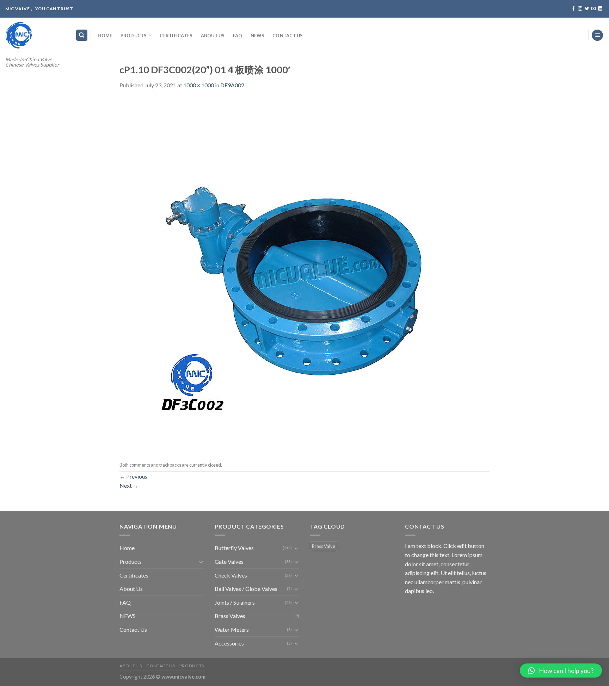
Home (105, 35)
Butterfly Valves (234, 547)
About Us (213, 35)
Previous (133, 476)
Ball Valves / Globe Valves (246, 588)
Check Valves (231, 575)
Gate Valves (229, 561)
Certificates (176, 35)
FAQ (237, 35)
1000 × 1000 (198, 85)
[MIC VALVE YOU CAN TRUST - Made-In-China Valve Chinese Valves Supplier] (35, 35)
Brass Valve (323, 546)
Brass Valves (230, 615)
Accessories (229, 643)
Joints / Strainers (235, 602)
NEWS (257, 35)
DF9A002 (232, 85)
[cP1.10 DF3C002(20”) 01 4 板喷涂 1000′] (295, 273)
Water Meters (232, 629)
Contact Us (287, 35)
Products (134, 35)
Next (129, 485)
